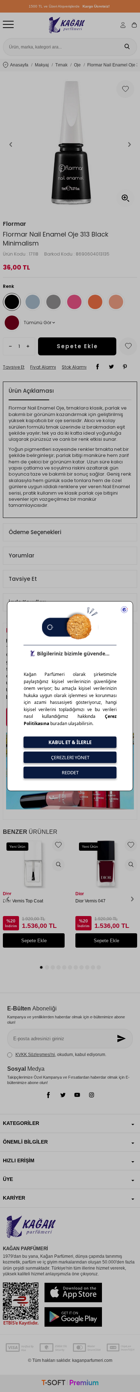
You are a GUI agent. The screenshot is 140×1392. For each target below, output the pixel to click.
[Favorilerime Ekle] (58, 845)
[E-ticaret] (70, 1383)
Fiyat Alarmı (43, 367)
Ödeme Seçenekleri (35, 532)
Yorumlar (21, 555)
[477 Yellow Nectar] (95, 302)
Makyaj (42, 64)
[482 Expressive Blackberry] (12, 323)
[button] (11, 144)
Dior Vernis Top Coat (23, 900)
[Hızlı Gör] (58, 865)
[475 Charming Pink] (74, 302)
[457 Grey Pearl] (33, 302)
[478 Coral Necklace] (116, 302)
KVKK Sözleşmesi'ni (35, 1054)
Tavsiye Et (13, 367)
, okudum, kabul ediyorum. (60, 1054)
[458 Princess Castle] (53, 302)
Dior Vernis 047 (90, 900)
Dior (7, 893)
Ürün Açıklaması (31, 390)
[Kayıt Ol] (122, 1038)
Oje (77, 64)
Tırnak (61, 64)
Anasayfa (19, 64)
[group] (70, 144)
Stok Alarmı (74, 367)
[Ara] (127, 47)
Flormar (14, 224)
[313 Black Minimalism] (12, 302)
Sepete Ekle (77, 346)
